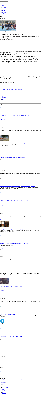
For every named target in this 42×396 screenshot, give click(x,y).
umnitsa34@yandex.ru (18, 393)
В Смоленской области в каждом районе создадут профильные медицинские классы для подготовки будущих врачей (16, 347)
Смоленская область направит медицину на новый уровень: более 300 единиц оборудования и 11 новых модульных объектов (17, 175)
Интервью (3, 5)
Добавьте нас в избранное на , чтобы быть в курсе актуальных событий (11, 80)
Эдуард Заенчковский (5, 89)
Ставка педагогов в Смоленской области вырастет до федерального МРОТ (10, 358)
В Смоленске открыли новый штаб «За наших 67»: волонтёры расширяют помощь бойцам (13, 336)
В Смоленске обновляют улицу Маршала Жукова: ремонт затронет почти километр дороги (13, 132)
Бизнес (3, 13)
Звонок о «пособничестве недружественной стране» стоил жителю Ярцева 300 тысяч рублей (13, 247)
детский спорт (4, 86)
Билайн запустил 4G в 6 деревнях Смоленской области (8, 303)
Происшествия (4, 12)
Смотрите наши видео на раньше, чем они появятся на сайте (11, 79)
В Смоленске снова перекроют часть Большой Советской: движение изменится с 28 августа (13, 118)
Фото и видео (4, 7)
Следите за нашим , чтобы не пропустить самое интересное (11, 77)
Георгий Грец (4, 84)
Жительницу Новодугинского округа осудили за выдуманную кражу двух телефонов (12, 218)
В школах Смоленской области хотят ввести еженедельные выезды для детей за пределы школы (13, 369)
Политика (3, 11)
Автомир (3, 8)
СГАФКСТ (3, 87)
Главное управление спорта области (7, 85)
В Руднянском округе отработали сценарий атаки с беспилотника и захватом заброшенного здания (14, 161)
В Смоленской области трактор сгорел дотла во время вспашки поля (9, 261)
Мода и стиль (4, 14)
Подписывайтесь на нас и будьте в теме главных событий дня (10, 78)
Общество (3, 10)
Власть (1, 166)
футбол (3, 88)
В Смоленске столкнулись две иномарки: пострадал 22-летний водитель (10, 204)
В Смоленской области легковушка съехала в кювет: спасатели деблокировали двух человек (13, 289)
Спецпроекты (4, 6)
